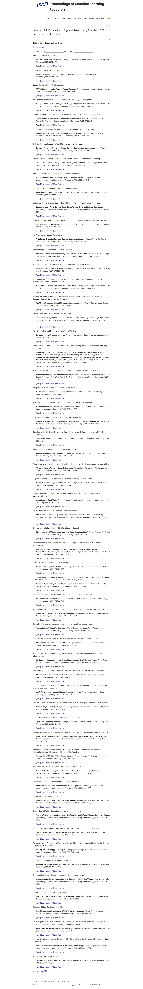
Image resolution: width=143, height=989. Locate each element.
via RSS (44, 971)
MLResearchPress (104, 985)
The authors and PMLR (86, 985)
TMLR (70, 18)
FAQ (85, 18)
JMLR (56, 18)
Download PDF (47, 66)
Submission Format (96, 18)
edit (108, 26)
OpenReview (59, 66)
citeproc (40, 47)
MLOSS (78, 18)
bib (34, 47)
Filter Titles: (68, 51)
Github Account (38, 985)
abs (38, 66)
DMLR (63, 18)
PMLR (49, 18)
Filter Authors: (38, 51)
